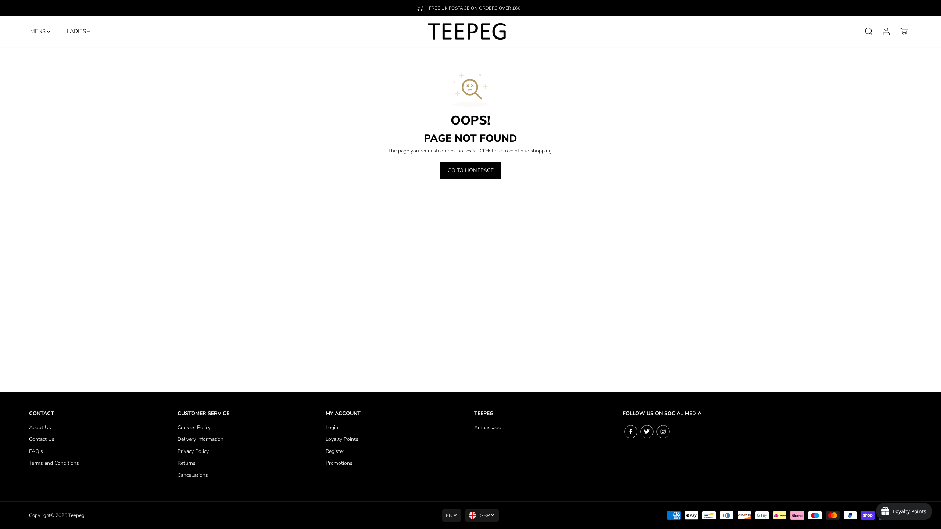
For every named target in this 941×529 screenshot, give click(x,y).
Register (335, 451)
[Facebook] (631, 432)
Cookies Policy (194, 427)
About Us (40, 427)
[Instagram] (663, 432)
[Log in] (886, 31)
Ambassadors (490, 427)
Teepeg (76, 515)
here (497, 150)
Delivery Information (200, 439)
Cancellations (193, 475)
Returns (187, 463)
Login (332, 427)
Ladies (77, 31)
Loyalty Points (342, 439)
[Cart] (904, 31)
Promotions (339, 463)
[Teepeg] (467, 31)
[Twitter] (647, 432)
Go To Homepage (471, 170)
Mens (38, 31)
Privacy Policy (193, 451)
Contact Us (41, 439)
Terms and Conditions (54, 463)
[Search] (869, 31)
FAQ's (36, 451)
